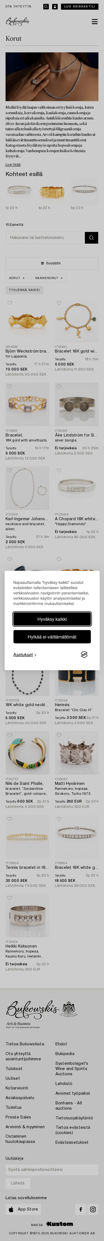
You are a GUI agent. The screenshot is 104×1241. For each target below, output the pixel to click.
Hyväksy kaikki (52, 619)
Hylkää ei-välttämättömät (52, 637)
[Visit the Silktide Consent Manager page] (84, 654)
